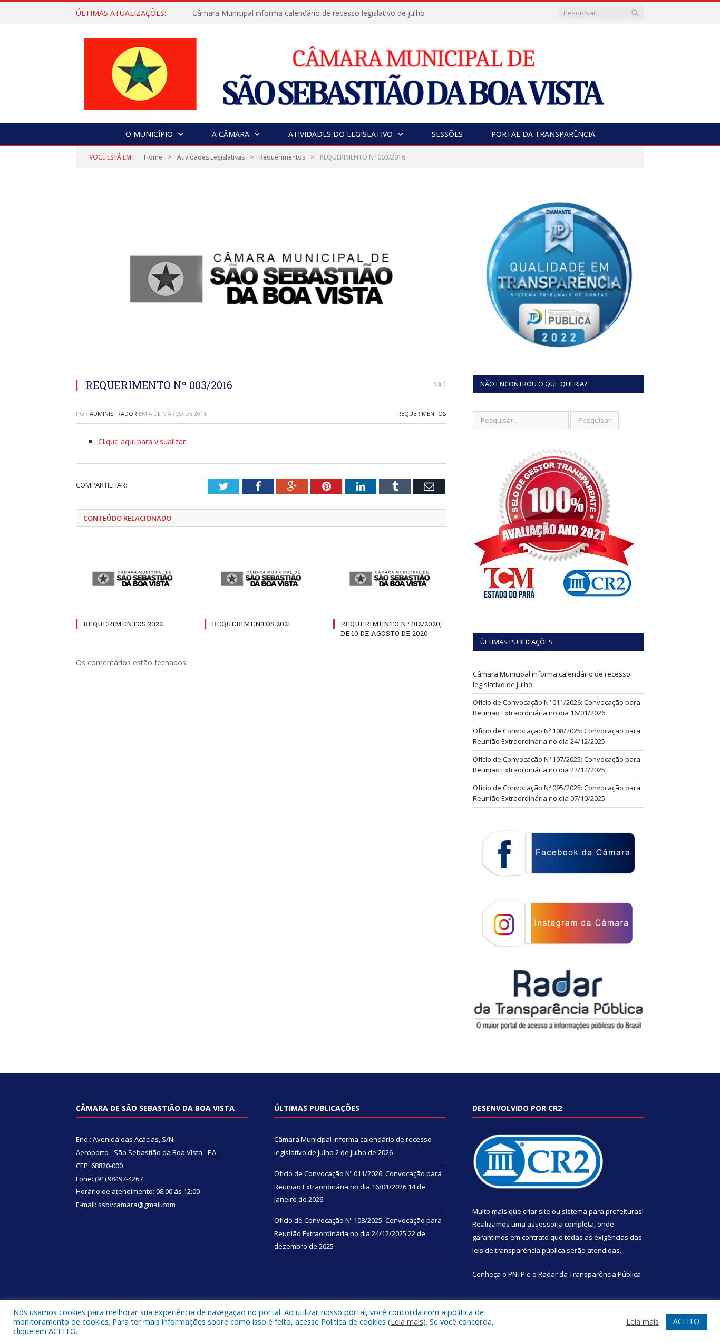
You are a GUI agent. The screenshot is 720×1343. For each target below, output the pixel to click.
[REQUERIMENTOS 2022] (132, 578)
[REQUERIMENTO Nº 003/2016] (261, 280)
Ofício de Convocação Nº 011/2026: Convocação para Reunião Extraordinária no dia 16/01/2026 (556, 708)
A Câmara (230, 134)
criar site (536, 1211)
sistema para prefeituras (602, 1211)
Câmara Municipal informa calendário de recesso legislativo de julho (308, 13)
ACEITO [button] (686, 1321)
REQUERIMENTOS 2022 (123, 624)
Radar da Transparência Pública (589, 1274)
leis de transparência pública (518, 1250)
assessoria (545, 1224)
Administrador (113, 413)
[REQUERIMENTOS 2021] (261, 578)
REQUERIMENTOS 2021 (251, 624)
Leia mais (407, 1321)
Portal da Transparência (543, 134)
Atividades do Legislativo (340, 134)
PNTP (516, 1274)
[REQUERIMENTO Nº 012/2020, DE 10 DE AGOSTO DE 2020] (389, 578)
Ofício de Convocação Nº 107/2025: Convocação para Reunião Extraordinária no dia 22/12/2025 (556, 764)
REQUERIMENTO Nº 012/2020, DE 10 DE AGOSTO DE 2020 (391, 628)
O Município (149, 134)
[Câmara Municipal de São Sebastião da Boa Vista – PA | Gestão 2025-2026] (360, 70)
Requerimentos (421, 413)
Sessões (447, 134)
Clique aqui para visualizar (142, 441)
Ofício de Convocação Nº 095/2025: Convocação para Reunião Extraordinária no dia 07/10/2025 (556, 793)
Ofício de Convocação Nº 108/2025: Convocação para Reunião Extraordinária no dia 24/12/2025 (556, 736)
